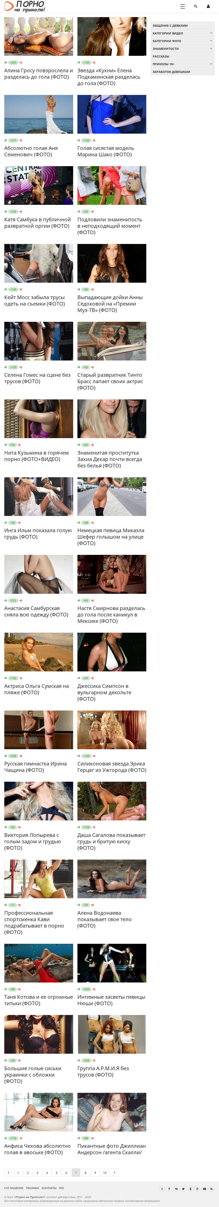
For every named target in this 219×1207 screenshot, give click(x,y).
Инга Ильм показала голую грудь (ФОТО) (38, 533)
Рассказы (161, 56)
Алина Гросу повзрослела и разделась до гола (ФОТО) (38, 73)
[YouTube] (204, 1189)
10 (105, 1173)
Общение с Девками (170, 26)
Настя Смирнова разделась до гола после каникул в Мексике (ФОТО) (111, 614)
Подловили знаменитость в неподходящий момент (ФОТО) (109, 226)
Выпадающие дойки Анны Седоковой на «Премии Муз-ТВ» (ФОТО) (110, 303)
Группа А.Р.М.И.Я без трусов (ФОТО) (103, 1071)
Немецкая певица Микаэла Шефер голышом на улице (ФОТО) (110, 537)
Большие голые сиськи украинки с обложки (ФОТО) (32, 1074)
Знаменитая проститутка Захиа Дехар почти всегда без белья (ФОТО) (109, 459)
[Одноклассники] (190, 1189)
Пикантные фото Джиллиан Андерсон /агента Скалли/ (111, 1149)
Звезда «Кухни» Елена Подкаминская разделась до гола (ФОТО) (108, 77)
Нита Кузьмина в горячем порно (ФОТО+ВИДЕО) (36, 455)
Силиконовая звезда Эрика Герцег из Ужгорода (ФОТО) (111, 766)
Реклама (32, 1188)
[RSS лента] (211, 1189)
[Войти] (208, 6)
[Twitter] (183, 1189)
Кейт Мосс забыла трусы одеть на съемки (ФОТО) (34, 300)
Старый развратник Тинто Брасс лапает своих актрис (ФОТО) (110, 381)
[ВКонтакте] (176, 1189)
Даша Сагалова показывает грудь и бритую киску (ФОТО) (111, 841)
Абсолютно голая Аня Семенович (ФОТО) (31, 151)
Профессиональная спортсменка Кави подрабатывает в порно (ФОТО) (34, 922)
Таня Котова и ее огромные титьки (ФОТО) (38, 1000)
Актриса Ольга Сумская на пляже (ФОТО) (36, 689)
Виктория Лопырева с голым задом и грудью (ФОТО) (32, 841)
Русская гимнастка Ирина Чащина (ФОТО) (35, 766)
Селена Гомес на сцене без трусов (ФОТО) (37, 378)
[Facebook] (169, 1189)
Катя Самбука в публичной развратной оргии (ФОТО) (37, 222)
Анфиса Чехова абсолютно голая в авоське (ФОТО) (37, 1149)
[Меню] (182, 6)
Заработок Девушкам (171, 72)
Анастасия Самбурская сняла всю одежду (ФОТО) (36, 611)
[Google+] (197, 1189)
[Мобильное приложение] (162, 1189)
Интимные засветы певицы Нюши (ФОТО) (111, 1000)
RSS (61, 1188)
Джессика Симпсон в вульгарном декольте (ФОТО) (104, 692)
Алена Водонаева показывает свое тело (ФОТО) (104, 919)
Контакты (49, 1188)
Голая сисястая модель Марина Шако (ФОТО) (105, 151)
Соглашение (13, 1188)
